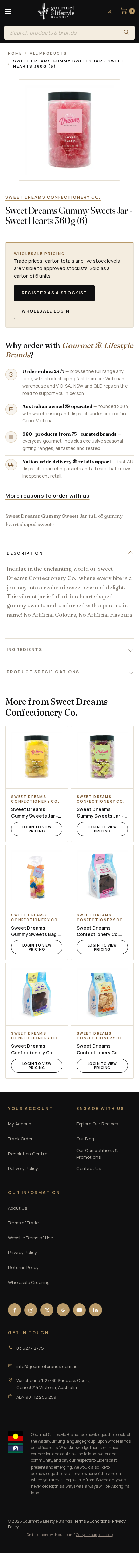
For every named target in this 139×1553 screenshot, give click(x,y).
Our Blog (85, 1139)
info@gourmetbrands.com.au (47, 1366)
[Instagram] (30, 1309)
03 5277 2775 (30, 1348)
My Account (20, 1124)
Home (15, 53)
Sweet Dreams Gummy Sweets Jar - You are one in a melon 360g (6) (102, 812)
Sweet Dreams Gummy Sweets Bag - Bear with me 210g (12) (35, 931)
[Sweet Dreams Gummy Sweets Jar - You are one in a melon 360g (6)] (102, 757)
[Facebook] (14, 1309)
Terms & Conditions (92, 1521)
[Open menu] (8, 11)
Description (25, 553)
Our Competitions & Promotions (97, 1153)
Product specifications (43, 672)
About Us (17, 1208)
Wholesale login (46, 311)
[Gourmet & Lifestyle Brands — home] (56, 11)
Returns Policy (23, 1267)
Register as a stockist (54, 293)
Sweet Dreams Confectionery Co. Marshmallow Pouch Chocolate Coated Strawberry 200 (99, 931)
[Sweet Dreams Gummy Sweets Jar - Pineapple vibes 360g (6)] (37, 757)
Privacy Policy (22, 1252)
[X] (46, 1309)
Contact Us (88, 1168)
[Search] (126, 33)
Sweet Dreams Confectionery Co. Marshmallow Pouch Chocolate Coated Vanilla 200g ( (34, 1049)
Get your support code (94, 1534)
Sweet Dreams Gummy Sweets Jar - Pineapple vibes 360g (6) (35, 812)
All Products (48, 53)
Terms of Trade (23, 1223)
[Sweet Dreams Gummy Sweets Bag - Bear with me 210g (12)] (37, 876)
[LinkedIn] (95, 1309)
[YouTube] (79, 1309)
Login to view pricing (37, 829)
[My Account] (107, 11)
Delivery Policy (23, 1168)
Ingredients (25, 649)
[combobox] (60, 33)
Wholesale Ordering (29, 1282)
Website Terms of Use (30, 1238)
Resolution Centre (27, 1153)
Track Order (20, 1139)
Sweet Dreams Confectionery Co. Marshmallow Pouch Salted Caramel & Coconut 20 (99, 1049)
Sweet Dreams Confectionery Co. (53, 197)
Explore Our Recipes (97, 1124)
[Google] (63, 1309)
